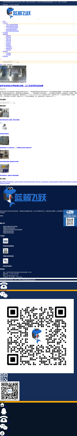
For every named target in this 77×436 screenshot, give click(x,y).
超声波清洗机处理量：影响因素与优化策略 (9, 161)
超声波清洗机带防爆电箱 (8, 246)
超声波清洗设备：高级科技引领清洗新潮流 (9, 175)
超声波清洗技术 (67, 181)
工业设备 (50, 181)
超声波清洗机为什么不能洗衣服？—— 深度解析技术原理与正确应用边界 (16, 147)
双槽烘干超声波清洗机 (9, 228)
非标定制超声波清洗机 (12, 26)
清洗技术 (21, 181)
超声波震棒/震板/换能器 (12, 31)
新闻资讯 (5, 51)
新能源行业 (9, 48)
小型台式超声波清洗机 (12, 27)
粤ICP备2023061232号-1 (29, 279)
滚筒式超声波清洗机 (7, 266)
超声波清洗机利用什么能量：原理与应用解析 (10, 119)
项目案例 (5, 34)
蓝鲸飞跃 (38, 181)
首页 (4, 21)
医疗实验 (8, 37)
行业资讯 (8, 53)
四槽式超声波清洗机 (8, 231)
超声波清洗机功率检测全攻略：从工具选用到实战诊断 (21, 86)
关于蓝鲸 (5, 32)
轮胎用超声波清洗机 (4, 133)
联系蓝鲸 (5, 56)
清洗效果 (74, 181)
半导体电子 (9, 46)
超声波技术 (32, 181)
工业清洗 (16, 181)
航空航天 (8, 43)
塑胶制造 (8, 45)
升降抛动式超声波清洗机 (8, 256)
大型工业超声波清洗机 (12, 24)
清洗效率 (60, 181)
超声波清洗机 (10, 181)
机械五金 (8, 35)
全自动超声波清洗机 (11, 29)
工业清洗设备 (44, 181)
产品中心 (5, 23)
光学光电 (8, 42)
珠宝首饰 (8, 50)
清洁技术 (2, 183)
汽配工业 (8, 39)
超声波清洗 (3, 181)
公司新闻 (8, 54)
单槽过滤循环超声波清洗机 (10, 226)
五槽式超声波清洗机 (8, 232)
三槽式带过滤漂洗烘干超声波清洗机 (12, 229)
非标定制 (7, 183)
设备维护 (55, 181)
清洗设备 (26, 181)
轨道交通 (8, 40)
